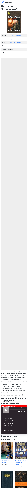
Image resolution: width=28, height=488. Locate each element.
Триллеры (18, 35)
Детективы (13, 35)
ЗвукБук (8, 2)
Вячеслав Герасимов (15, 42)
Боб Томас (4, 464)
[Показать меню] (25, 2)
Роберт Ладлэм (19, 466)
